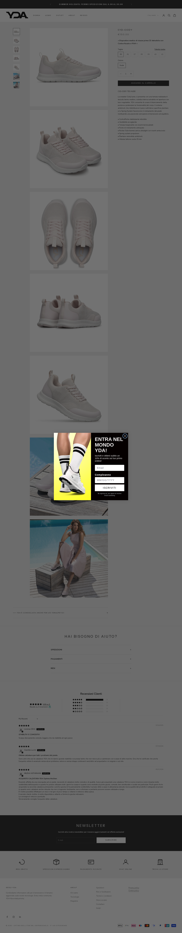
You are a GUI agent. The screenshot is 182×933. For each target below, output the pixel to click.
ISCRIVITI (109, 487)
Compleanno (103, 474)
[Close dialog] (125, 436)
